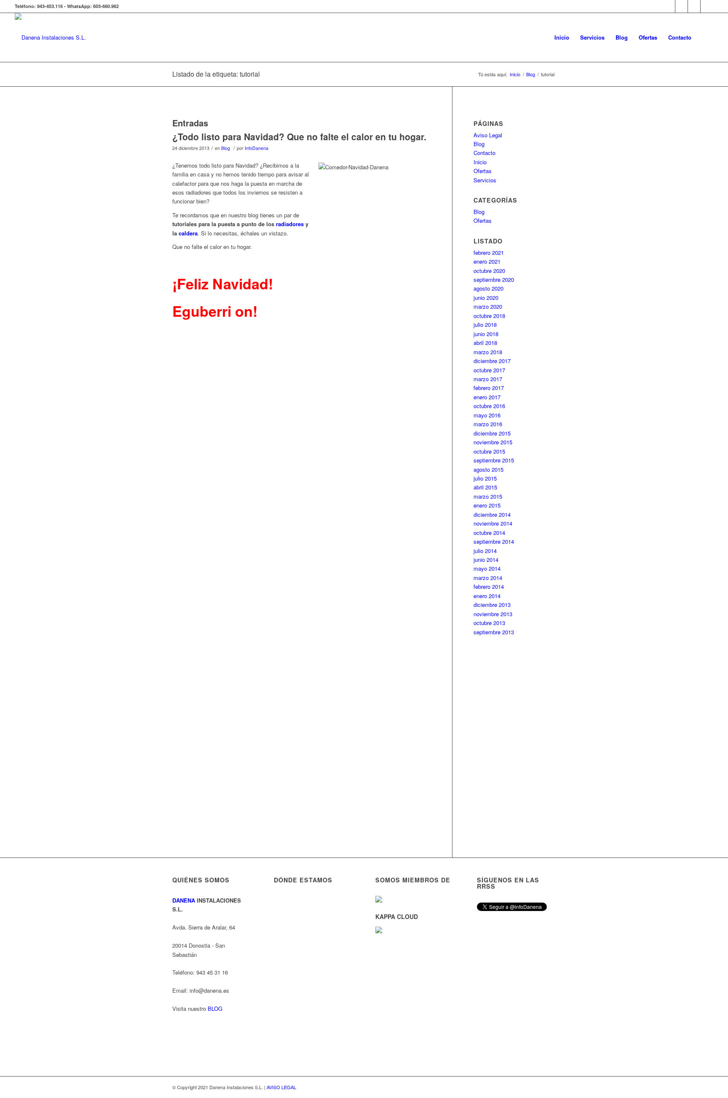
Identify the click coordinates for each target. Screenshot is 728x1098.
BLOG (215, 1008)
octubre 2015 (489, 451)
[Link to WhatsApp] (669, 6)
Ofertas (483, 171)
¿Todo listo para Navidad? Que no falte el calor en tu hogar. (299, 136)
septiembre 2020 (494, 279)
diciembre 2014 (492, 514)
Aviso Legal (488, 135)
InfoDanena (256, 148)
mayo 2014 (487, 568)
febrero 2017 (489, 388)
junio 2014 (486, 560)
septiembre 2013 (494, 632)
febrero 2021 (489, 252)
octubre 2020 (489, 271)
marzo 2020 (488, 306)
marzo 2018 (488, 352)
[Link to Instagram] (681, 6)
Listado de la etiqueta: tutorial (216, 74)
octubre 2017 (489, 370)
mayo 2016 (487, 415)
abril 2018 (485, 343)
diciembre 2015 (492, 433)
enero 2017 (487, 397)
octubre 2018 (489, 316)
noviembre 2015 (493, 442)
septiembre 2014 (494, 541)
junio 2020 (486, 298)
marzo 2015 (488, 496)
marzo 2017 (488, 379)
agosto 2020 (488, 288)
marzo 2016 (488, 424)
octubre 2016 (489, 406)
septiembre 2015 (494, 460)
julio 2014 (485, 551)
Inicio (480, 162)
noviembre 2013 (493, 614)
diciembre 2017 (492, 361)
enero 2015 (487, 505)
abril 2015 (485, 487)
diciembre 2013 (492, 605)
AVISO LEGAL (281, 1087)
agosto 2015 (488, 469)
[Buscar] (705, 37)
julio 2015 (485, 478)
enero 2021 (487, 261)
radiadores (290, 224)
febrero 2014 (489, 586)
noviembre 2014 (493, 523)
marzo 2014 (488, 578)
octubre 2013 (489, 623)
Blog (225, 148)
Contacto (484, 153)
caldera (188, 233)
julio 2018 (485, 325)
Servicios (485, 180)
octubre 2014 (489, 533)
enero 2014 (487, 596)
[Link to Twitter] (707, 6)
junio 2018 (486, 334)
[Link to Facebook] (694, 6)
